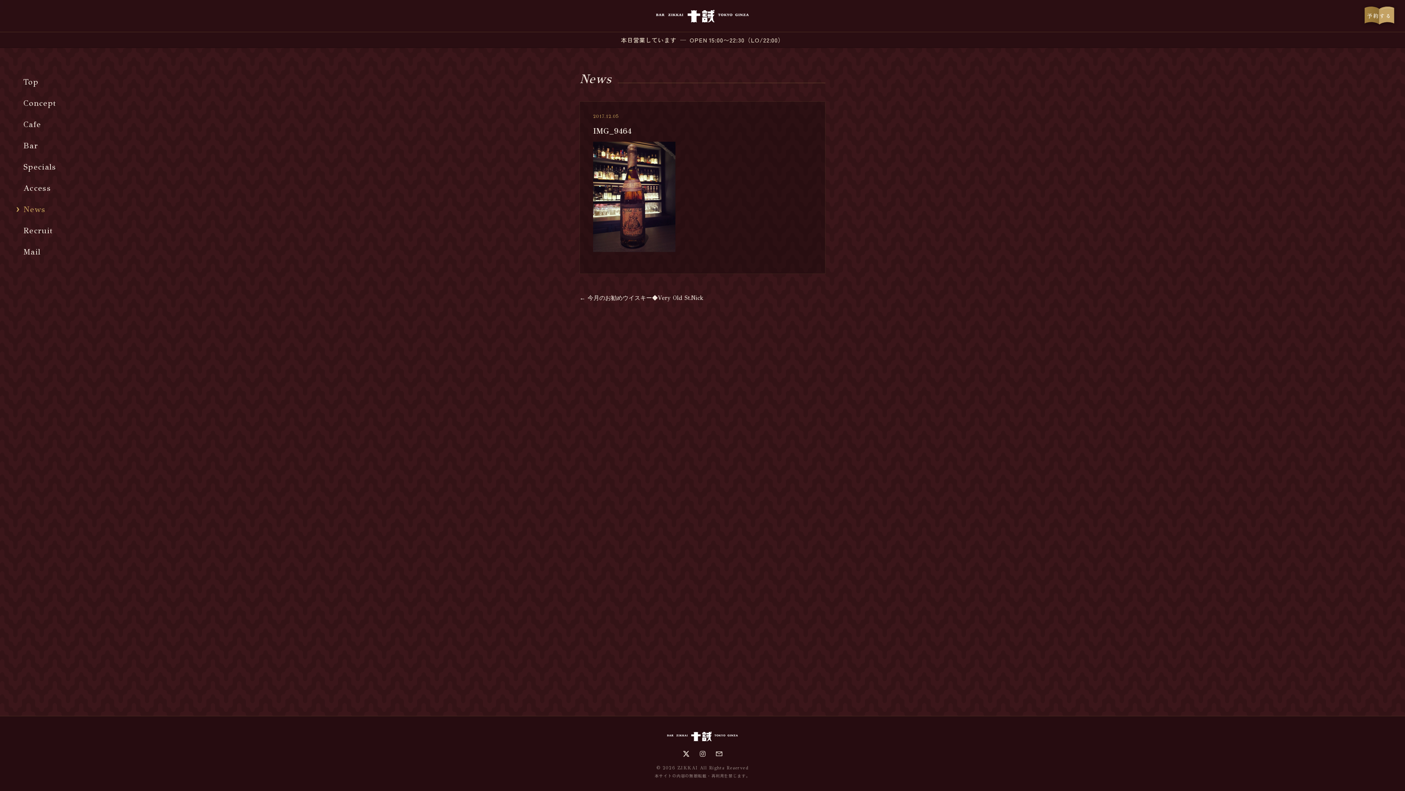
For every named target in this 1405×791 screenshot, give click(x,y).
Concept (39, 103)
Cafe (32, 124)
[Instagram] (702, 753)
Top (30, 82)
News (34, 209)
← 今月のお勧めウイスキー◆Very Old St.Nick (642, 297)
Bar (30, 146)
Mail (32, 252)
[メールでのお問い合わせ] (719, 753)
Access (37, 188)
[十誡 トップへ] (702, 16)
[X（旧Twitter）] (686, 753)
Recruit (38, 230)
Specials (39, 167)
